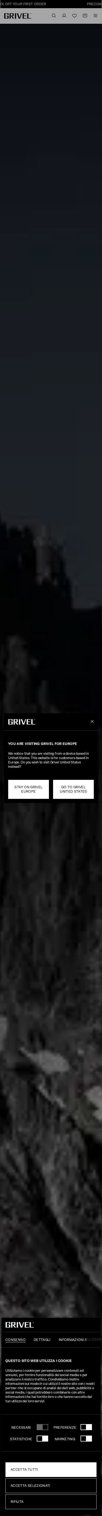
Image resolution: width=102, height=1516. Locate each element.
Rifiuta (17, 1502)
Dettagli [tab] (42, 1340)
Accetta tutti (24, 1469)
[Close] (91, 721)
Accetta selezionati (30, 1486)
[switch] (86, 1427)
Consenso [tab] (15, 1340)
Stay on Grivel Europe (28, 789)
